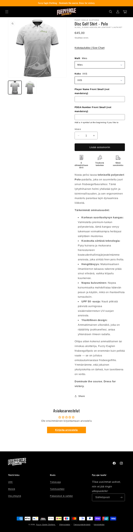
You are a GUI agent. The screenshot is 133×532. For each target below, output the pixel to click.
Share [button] (81, 396)
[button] (6, 11)
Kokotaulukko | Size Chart (89, 47)
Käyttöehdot (99, 525)
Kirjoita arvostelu (66, 430)
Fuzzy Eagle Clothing (46, 525)
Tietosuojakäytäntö (82, 525)
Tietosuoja (55, 482)
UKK (10, 482)
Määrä (78, 129)
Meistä (11, 489)
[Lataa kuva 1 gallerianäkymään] (15, 87)
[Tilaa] (121, 497)
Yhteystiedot (64, 525)
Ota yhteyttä (14, 496)
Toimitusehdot (57, 489)
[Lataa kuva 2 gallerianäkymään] (30, 87)
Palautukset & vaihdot (61, 496)
